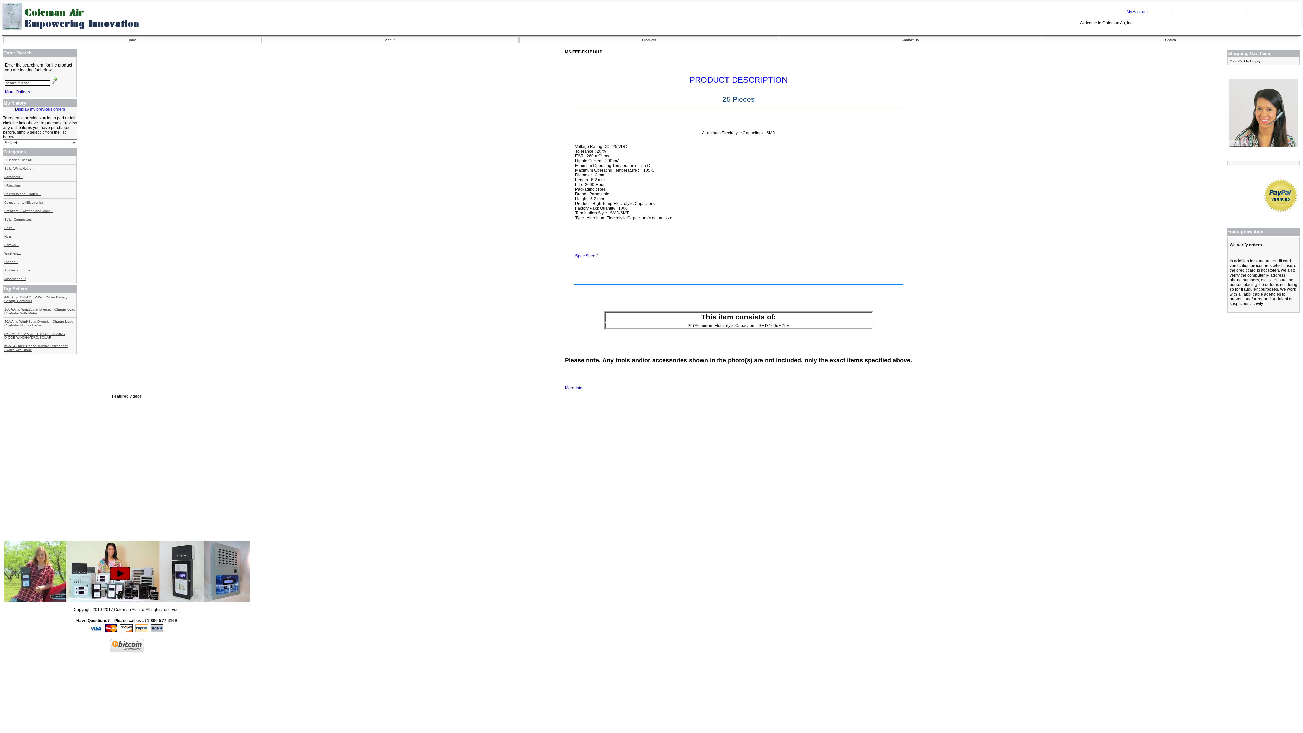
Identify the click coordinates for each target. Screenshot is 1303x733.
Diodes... (11, 262)
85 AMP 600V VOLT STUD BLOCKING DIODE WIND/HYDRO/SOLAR (34, 335)
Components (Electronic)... (25, 202)
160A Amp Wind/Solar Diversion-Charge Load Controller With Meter (39, 311)
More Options (17, 92)
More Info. (574, 388)
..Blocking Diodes (18, 160)
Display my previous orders (40, 109)
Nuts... (9, 236)
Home (132, 40)
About (390, 40)
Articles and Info (17, 270)
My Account (1137, 12)
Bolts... (9, 228)
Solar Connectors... (19, 219)
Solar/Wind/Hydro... (19, 168)
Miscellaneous (15, 279)
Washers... (12, 253)
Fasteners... (13, 177)
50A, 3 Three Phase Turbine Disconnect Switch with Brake (36, 348)
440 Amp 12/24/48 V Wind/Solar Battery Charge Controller (35, 299)
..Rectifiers (12, 185)
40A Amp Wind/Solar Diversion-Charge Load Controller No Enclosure (38, 323)
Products (649, 40)
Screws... (11, 245)
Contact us (910, 40)
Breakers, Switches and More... (28, 211)
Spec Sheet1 (587, 255)
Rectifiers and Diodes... (22, 194)
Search (1170, 40)
